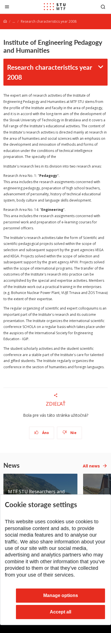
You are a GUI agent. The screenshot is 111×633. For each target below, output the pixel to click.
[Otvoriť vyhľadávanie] (103, 6)
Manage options (60, 595)
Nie (73, 432)
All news (91, 466)
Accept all (60, 611)
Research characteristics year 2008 (49, 72)
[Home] (5, 21)
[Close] (7, 6)
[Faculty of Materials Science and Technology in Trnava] (54, 6)
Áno (45, 432)
